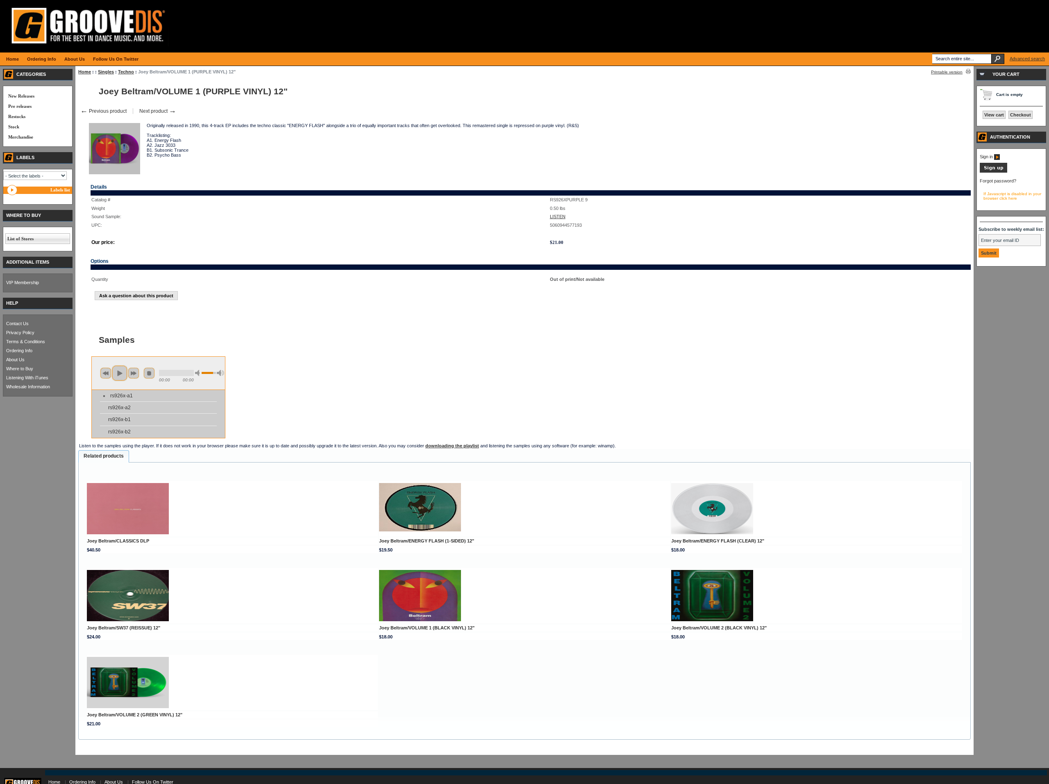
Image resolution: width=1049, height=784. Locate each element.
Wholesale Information (28, 386)
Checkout (1020, 114)
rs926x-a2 (119, 407)
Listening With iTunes (27, 377)
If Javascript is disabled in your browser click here (1012, 196)
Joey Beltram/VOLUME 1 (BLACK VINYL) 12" (427, 627)
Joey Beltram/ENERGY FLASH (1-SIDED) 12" (426, 540)
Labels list (60, 189)
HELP (12, 303)
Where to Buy (19, 368)
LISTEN (557, 216)
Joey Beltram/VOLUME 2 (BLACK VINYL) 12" (719, 627)
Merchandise (20, 136)
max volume (220, 373)
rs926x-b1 (119, 419)
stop (149, 373)
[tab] (103, 456)
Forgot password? (998, 180)
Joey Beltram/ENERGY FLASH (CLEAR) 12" (717, 540)
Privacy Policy (20, 332)
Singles (106, 71)
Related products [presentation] (104, 456)
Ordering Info (19, 350)
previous (105, 373)
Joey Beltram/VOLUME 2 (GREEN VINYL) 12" (134, 714)
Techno (126, 71)
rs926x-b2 (119, 432)
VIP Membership (22, 282)
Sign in (987, 156)
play (119, 373)
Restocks (16, 116)
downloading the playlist (452, 445)
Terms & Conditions (25, 341)
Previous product (103, 111)
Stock (13, 126)
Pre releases (20, 106)
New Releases (21, 95)
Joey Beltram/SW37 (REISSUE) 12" (123, 627)
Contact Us (17, 323)
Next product (157, 111)
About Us (15, 359)
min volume (198, 373)
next (133, 373)
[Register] (993, 171)
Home (84, 71)
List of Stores (20, 238)
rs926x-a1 (121, 396)
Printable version (947, 72)
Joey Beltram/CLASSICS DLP (118, 540)
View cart (994, 114)
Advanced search (1027, 58)
